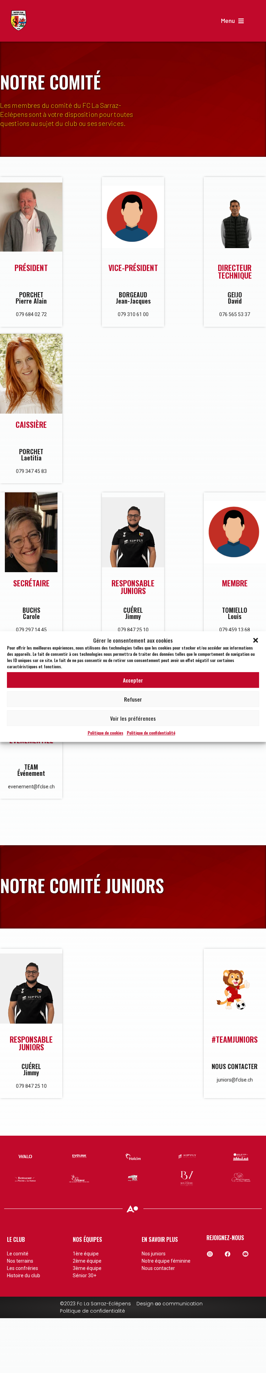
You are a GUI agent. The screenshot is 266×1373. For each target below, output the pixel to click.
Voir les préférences (133, 718)
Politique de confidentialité (151, 733)
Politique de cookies (105, 733)
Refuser (133, 699)
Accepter (133, 680)
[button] (255, 640)
